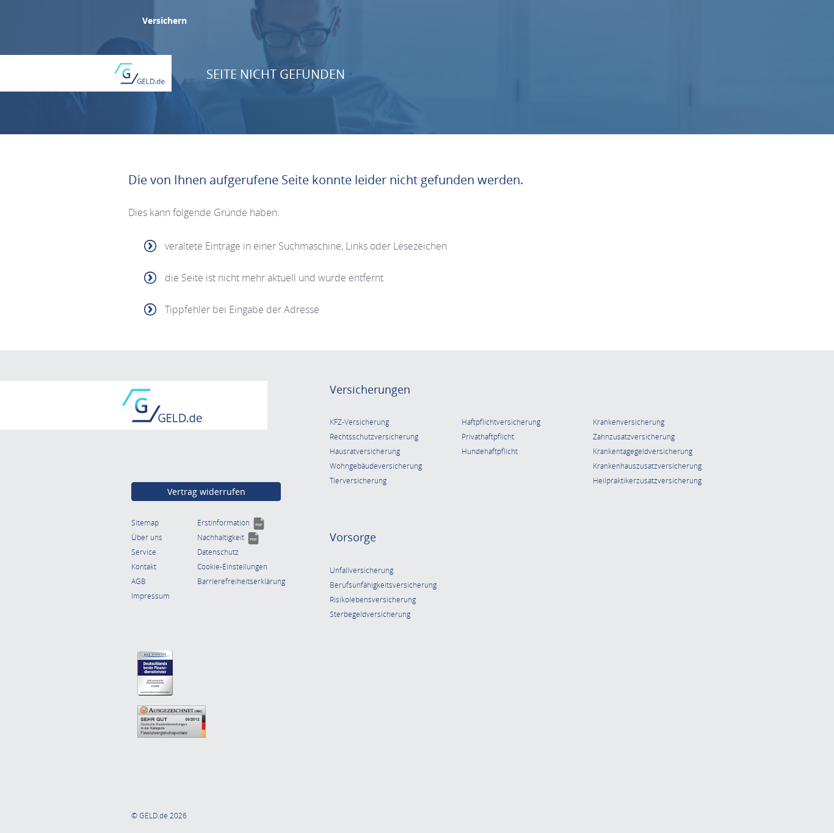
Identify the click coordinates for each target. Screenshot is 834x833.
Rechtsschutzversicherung (374, 436)
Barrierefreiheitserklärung (241, 581)
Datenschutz (218, 552)
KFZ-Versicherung (359, 422)
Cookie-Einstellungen (232, 566)
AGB (138, 581)
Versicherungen (370, 389)
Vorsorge (353, 537)
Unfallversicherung (361, 570)
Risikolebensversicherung (373, 599)
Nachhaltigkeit (228, 537)
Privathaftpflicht (488, 436)
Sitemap (145, 522)
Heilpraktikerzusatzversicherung (647, 480)
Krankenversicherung (628, 422)
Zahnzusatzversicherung (634, 436)
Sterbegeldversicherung (370, 614)
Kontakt (143, 566)
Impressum (150, 596)
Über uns (146, 537)
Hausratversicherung (365, 451)
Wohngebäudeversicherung (376, 466)
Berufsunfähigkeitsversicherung (383, 585)
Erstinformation (231, 522)
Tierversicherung (358, 480)
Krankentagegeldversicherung (642, 451)
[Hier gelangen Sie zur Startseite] (139, 73)
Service (143, 552)
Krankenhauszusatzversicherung (647, 466)
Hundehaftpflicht (490, 451)
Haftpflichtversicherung (501, 422)
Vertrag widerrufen (206, 491)
